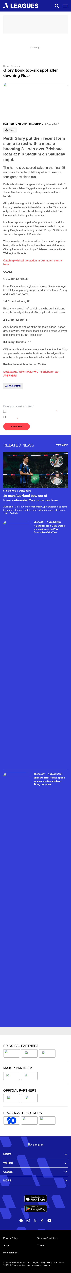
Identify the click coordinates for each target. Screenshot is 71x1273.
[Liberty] (11, 1076)
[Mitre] (11, 1098)
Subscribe (16, 426)
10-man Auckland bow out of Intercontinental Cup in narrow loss (30, 498)
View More (62, 445)
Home (6, 66)
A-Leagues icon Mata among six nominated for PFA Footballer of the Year (49, 529)
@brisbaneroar (49, 371)
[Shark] (47, 1053)
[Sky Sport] (47, 1120)
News (17, 66)
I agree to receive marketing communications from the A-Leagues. (36, 417)
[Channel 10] (11, 1120)
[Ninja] (29, 1053)
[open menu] (65, 5)
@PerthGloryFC (28, 371)
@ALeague (10, 371)
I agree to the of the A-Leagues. (32, 411)
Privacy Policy (29, 411)
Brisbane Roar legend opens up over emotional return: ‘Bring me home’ (49, 781)
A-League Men (13, 386)
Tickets (40, 1245)
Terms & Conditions (47, 1238)
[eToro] (29, 1076)
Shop (6, 1245)
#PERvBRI (10, 375)
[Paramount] (29, 1120)
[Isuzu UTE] (11, 1053)
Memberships (10, 1252)
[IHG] (29, 1098)
